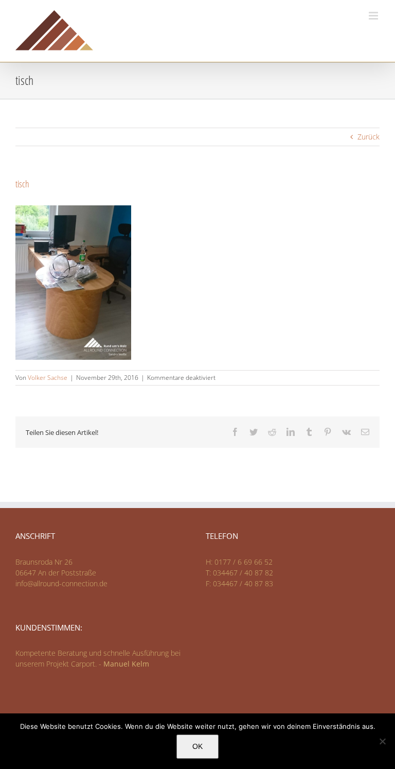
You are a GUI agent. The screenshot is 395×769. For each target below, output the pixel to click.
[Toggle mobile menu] (374, 15)
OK (197, 746)
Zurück (368, 137)
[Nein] (382, 741)
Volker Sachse (47, 377)
